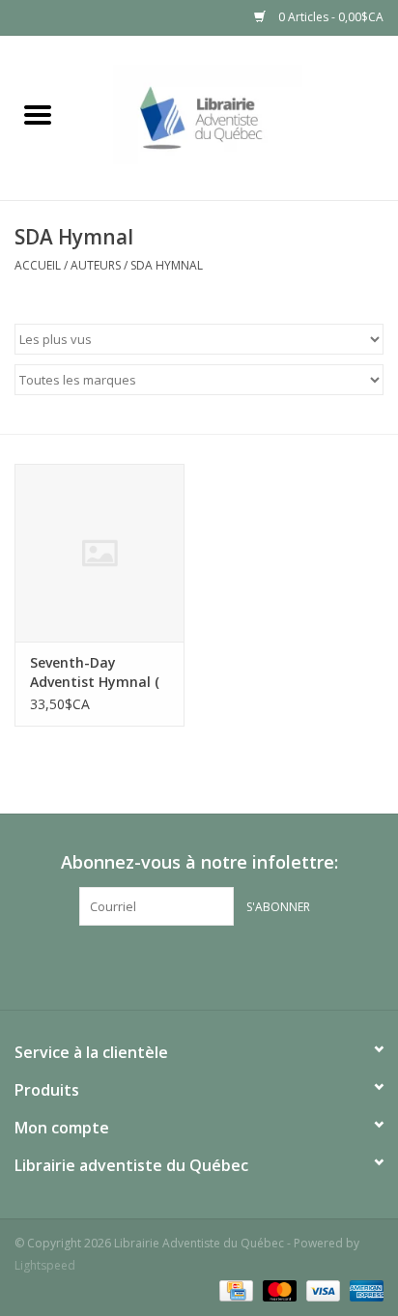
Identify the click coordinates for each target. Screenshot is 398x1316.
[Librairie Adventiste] (236, 116)
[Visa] (321, 1289)
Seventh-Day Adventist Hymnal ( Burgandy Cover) (94, 672)
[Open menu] (37, 114)
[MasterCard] (277, 1289)
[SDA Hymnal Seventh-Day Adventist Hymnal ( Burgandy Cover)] (99, 553)
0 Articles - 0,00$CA (329, 17)
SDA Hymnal (166, 265)
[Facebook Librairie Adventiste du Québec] (199, 965)
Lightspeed (44, 1265)
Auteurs (96, 265)
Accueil (37, 265)
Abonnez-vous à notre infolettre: (199, 862)
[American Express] (363, 1289)
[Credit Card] (234, 1289)
